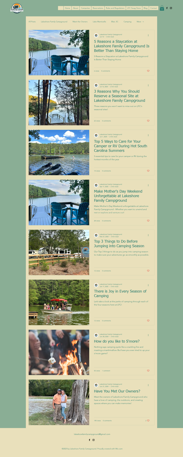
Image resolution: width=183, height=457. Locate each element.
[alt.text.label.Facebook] (167, 8)
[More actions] (149, 35)
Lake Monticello (99, 21)
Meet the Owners (80, 21)
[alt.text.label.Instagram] (171, 8)
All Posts (32, 21)
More (139, 21)
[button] (162, 8)
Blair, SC (114, 21)
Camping (127, 21)
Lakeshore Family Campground (54, 21)
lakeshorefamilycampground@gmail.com (92, 434)
